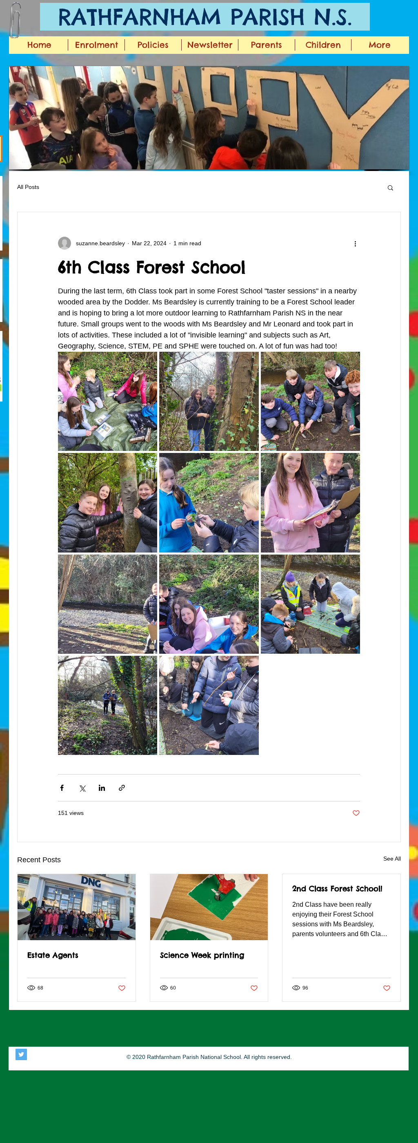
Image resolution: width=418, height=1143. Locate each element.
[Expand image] (107, 401)
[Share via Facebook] (62, 788)
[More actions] (355, 243)
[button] (209, 117)
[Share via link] (122, 788)
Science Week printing (202, 955)
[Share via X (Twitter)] (82, 788)
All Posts (28, 187)
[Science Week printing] (209, 907)
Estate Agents (52, 955)
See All (392, 858)
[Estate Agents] (77, 907)
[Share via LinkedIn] (102, 788)
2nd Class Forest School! (337, 888)
